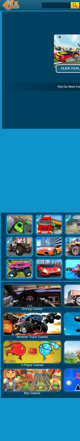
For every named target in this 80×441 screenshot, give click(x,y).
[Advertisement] (40, 171)
